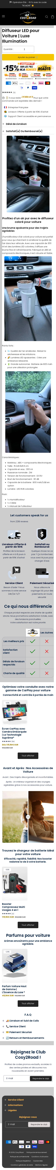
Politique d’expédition (23, 1161)
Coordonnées (38, 1161)
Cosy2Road (19, 1152)
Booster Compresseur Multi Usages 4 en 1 (13, 907)
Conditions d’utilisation (40, 1157)
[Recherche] (47, 17)
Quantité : (8, 49)
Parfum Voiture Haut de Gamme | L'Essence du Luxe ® (14, 989)
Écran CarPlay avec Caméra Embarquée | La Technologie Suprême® (14, 733)
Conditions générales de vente (22, 1165)
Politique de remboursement (37, 1152)
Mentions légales (41, 1165)
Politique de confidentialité (19, 1157)
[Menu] (3, 16)
